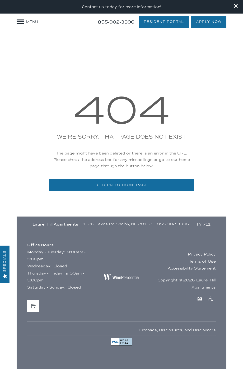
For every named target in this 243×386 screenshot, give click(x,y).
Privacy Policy (202, 254)
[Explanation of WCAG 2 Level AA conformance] (121, 342)
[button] (236, 6)
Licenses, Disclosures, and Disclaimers (177, 330)
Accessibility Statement (192, 268)
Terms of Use (202, 261)
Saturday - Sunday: (46, 287)
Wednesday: (39, 266)
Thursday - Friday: (45, 273)
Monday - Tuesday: (46, 252)
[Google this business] (33, 306)
